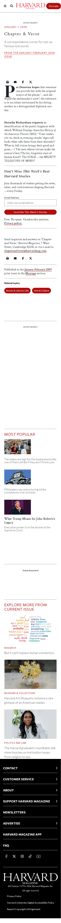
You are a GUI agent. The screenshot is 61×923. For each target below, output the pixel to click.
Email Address (11, 197)
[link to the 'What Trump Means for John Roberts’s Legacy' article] (30, 508)
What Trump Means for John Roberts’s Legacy (29, 521)
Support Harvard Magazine (26, 801)
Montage (30, 273)
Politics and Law (15, 743)
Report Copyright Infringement (23, 909)
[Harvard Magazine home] (30, 6)
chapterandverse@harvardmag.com (25, 251)
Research (10, 648)
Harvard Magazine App (22, 834)
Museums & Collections (19, 693)
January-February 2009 (37, 52)
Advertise (11, 823)
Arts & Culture (41, 290)
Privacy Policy (14, 896)
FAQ (6, 845)
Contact (10, 768)
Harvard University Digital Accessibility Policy (30, 902)
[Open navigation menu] (5, 6)
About (8, 790)
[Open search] (11, 6)
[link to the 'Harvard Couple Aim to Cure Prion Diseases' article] (30, 448)
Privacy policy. (13, 223)
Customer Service (18, 779)
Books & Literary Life (17, 290)
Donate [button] (53, 6)
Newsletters (14, 812)
